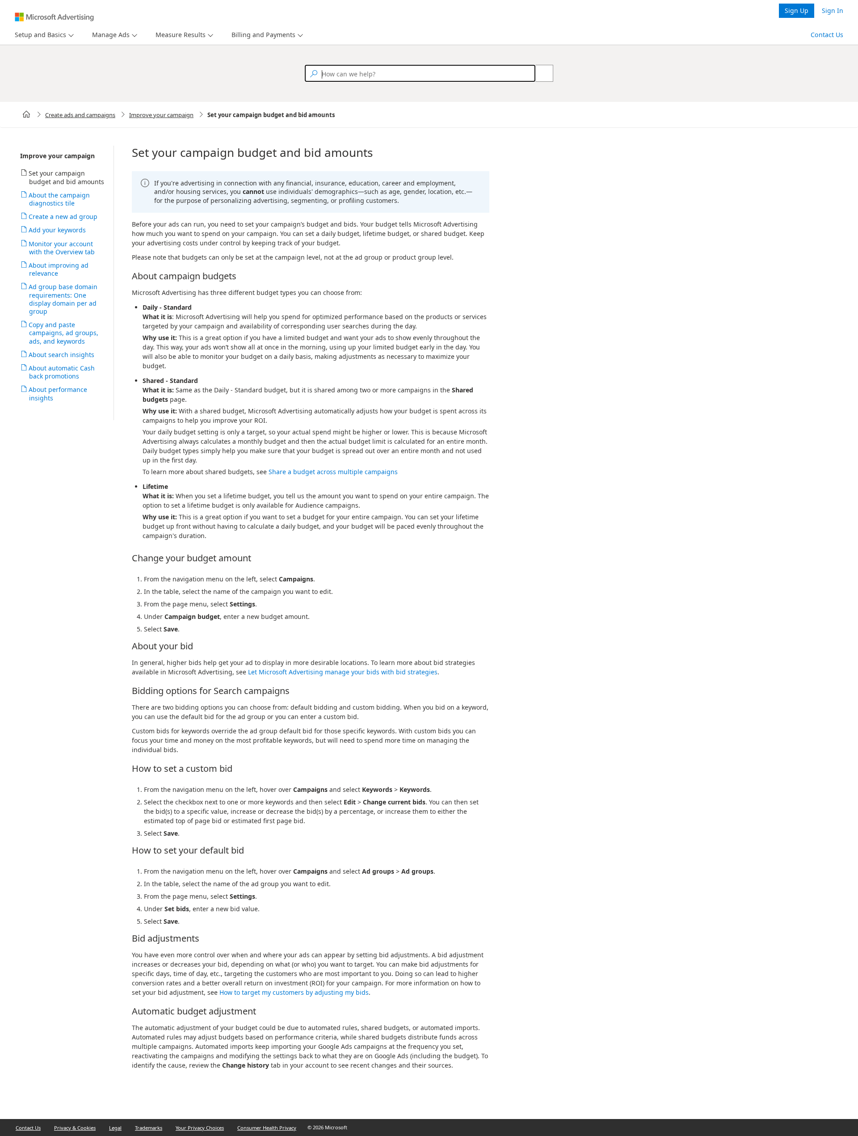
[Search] (539, 73)
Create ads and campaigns (80, 115)
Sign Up (796, 10)
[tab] (38, 35)
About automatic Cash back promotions (62, 372)
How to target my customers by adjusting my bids (294, 992)
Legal (115, 1127)
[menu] (43, 35)
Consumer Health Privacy (266, 1127)
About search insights (61, 354)
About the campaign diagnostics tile (59, 199)
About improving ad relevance (58, 269)
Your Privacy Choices (200, 1127)
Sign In (832, 10)
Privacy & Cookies (75, 1127)
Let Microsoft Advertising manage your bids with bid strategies (342, 672)
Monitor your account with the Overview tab (62, 248)
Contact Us (827, 34)
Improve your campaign (161, 115)
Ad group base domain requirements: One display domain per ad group (63, 299)
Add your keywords (57, 230)
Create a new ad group (63, 216)
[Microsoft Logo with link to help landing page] (54, 17)
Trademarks (148, 1127)
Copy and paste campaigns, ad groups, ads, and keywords (63, 332)
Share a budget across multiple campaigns (333, 471)
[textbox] (420, 73)
